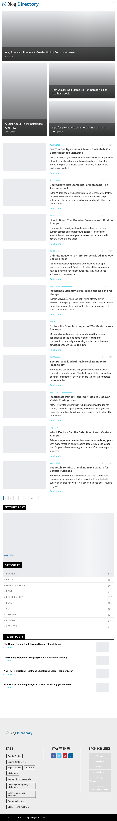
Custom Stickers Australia (19, 779)
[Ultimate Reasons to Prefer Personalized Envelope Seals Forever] (24, 263)
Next (32, 498)
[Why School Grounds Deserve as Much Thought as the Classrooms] (58, 527)
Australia (30, 768)
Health (10, 603)
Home (9, 591)
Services (11, 626)
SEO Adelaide (98, 761)
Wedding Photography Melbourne (18, 786)
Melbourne (13, 773)
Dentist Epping (14, 756)
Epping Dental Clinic (17, 762)
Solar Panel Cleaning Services (17, 794)
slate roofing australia (18, 807)
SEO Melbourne (99, 756)
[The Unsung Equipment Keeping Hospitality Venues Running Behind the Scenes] (102, 660)
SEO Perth (97, 767)
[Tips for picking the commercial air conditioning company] (82, 118)
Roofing (11, 620)
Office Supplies (15, 585)
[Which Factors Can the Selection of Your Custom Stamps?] (24, 439)
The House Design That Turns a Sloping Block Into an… (32, 644)
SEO (8, 609)
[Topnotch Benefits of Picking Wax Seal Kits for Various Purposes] (24, 475)
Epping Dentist (14, 768)
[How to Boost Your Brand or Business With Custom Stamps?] (24, 227)
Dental (10, 579)
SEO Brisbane (98, 772)
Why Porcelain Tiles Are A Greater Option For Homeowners (40, 52)
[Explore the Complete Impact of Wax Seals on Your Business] (24, 333)
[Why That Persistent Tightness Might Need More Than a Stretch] (102, 673)
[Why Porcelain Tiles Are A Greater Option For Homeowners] (58, 36)
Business (11, 574)
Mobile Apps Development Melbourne (99, 788)
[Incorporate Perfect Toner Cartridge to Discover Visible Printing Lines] (24, 404)
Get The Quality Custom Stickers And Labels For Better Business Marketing (80, 151)
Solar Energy (14, 597)
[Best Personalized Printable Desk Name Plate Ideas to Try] (24, 369)
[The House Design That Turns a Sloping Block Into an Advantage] (102, 647)
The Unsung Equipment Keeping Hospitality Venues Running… (36, 657)
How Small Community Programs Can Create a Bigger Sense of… (38, 684)
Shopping (11, 614)
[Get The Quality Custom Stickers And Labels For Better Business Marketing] (24, 157)
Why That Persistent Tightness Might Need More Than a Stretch (38, 671)
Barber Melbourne (16, 801)
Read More (55, 173)
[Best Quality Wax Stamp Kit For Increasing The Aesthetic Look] (82, 81)
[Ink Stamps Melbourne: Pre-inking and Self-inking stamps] (24, 298)
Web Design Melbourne (96, 779)
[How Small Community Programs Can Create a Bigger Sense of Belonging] (102, 687)
